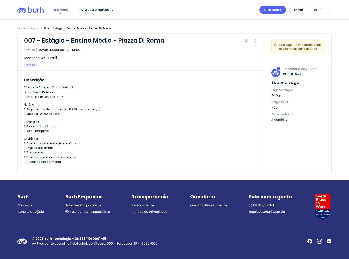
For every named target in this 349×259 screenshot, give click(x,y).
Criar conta (272, 10)
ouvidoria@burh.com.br (208, 205)
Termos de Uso (143, 205)
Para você (60, 9)
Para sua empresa (94, 9)
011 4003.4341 (263, 205)
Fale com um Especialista (90, 211)
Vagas (34, 28)
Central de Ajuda (30, 211)
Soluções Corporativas (83, 205)
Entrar (298, 10)
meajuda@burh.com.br (267, 211)
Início (21, 28)
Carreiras (24, 205)
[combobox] (321, 9)
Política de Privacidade (149, 211)
